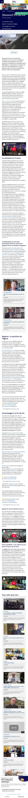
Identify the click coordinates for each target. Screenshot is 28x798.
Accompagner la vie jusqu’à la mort (12, 736)
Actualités (6, 611)
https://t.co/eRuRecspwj (8, 500)
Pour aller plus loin (6, 28)
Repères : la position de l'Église (10, 24)
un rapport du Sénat (13, 484)
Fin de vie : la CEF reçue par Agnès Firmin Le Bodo (14, 638)
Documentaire (6, 734)
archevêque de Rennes (19, 452)
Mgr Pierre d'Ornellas (7, 452)
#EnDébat (12, 499)
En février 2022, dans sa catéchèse (11, 350)
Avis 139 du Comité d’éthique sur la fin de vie (14, 295)
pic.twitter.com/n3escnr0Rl (9, 478)
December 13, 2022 (15, 481)
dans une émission (15, 433)
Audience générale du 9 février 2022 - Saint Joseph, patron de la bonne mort (14, 687)
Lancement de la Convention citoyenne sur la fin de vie (14, 322)
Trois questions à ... (8, 292)
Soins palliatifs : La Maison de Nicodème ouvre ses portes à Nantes (13, 613)
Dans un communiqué (8, 101)
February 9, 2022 (15, 409)
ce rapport (7, 75)
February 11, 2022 (15, 504)
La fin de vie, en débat (9, 760)
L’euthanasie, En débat (9, 662)
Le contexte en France (7, 21)
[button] (14, 52)
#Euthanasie (5, 465)
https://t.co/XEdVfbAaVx (10, 477)
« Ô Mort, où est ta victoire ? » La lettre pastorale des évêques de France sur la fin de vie (14, 712)
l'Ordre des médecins (16, 121)
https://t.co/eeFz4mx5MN (9, 405)
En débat (5, 661)
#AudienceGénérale (8, 403)
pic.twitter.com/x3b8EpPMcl (9, 406)
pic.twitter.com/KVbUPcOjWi (9, 502)
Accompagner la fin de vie (8, 26)
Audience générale (7, 684)
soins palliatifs (16, 191)
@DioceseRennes (11, 470)
